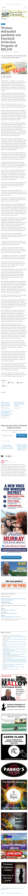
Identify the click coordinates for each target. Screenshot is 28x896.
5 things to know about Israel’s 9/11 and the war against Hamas (7, 446)
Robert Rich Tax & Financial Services (9, 613)
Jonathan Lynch (6, 649)
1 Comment (16, 51)
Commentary (13, 888)
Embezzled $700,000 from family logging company (19, 404)
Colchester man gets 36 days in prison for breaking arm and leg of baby (13, 655)
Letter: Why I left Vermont (16, 635)
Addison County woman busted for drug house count (5, 404)
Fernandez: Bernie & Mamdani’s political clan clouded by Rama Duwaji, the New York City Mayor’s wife (14, 660)
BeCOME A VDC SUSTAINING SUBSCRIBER (11, 557)
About (2, 893)
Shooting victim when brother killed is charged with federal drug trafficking (6, 413)
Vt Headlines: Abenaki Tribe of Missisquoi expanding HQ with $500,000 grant (21, 447)
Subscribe (21, 435)
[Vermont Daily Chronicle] (14, 13)
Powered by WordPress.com (14, 893)
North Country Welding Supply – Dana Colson (10, 616)
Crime (3, 24)
